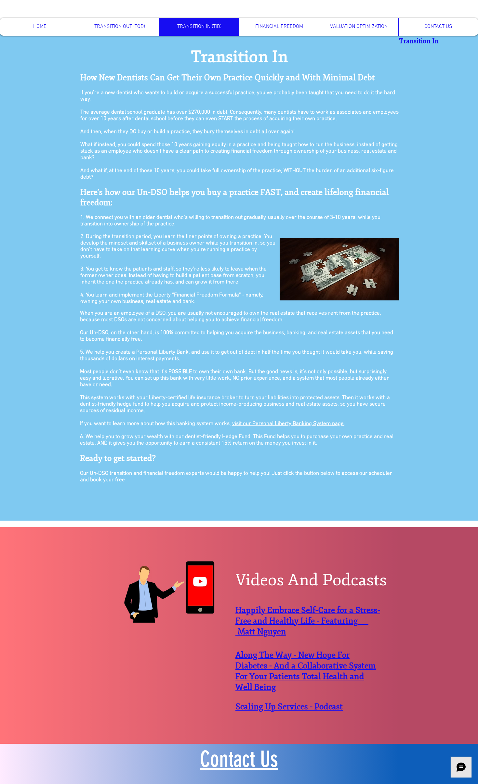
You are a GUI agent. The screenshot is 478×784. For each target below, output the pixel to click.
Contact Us (239, 759)
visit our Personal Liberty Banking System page (288, 424)
